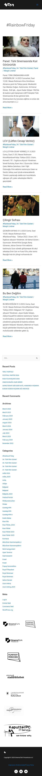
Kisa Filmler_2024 (8, 525)
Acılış (4, 480)
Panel (36, 68)
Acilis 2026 (6, 473)
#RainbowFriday (9, 68)
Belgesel (5, 487)
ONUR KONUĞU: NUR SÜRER (12, 382)
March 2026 (6, 409)
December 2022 (7, 443)
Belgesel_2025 (7, 494)
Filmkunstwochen (8, 501)
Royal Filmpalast (8, 570)
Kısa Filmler (6, 528)
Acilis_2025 (6, 477)
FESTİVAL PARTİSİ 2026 (10, 375)
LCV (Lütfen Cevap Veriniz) (18, 141)
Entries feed (6, 603)
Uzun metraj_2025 (8, 587)
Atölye (4, 484)
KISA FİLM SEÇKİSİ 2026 (11, 379)
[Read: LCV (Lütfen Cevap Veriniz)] (21, 126)
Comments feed (7, 606)
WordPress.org (7, 610)
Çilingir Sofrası (11, 220)
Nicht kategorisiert (8, 549)
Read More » (8, 107)
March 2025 (6, 412)
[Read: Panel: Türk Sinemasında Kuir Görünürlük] (21, 46)
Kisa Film (5, 521)
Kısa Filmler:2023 (8, 532)
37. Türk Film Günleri (9, 470)
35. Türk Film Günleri (9, 463)
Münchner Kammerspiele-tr (11, 546)
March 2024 (6, 426)
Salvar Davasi (7, 580)
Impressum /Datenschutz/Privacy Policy (21, 765)
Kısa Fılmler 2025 (8, 535)
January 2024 (7, 429)
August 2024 (6, 423)
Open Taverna (7, 552)
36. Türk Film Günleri (9, 466)
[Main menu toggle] (37, 4)
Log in (4, 600)
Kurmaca (5, 539)
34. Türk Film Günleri (24, 68)
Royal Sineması (7, 576)
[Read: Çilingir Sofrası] (21, 205)
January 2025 (7, 419)
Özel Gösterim (7, 556)
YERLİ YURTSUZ (7, 372)
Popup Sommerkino (9, 566)
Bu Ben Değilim (12, 293)
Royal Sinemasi (7, 573)
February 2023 (7, 440)
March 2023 (6, 436)
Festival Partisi (7, 497)
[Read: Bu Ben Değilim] (21, 279)
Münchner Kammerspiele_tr (12, 542)
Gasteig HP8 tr (7, 515)
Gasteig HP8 (6, 508)
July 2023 (5, 433)
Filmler (4, 504)
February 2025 (7, 416)
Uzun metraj (6, 583)
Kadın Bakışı (6, 518)
